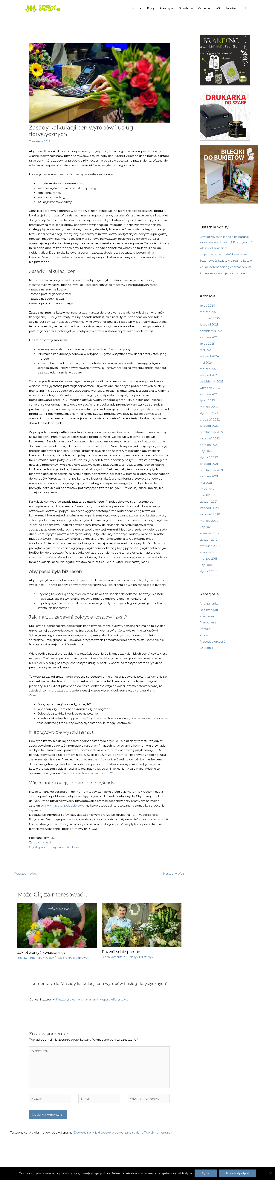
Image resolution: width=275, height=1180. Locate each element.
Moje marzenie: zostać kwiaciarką (223, 254)
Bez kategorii (209, 610)
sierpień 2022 (209, 445)
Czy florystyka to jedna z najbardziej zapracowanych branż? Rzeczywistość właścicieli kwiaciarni (226, 242)
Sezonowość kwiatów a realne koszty (226, 260)
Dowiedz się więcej (237, 1173)
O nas (202, 8)
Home (136, 8)
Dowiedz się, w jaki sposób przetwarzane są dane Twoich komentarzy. (123, 1132)
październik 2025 (212, 331)
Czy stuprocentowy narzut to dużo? (87, 773)
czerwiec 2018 (210, 546)
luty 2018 (206, 565)
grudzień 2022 (210, 419)
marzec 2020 (209, 520)
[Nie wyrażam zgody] (270, 1173)
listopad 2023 (209, 375)
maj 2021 (206, 482)
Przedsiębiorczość (212, 641)
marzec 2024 (209, 369)
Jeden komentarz (113, 957)
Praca (204, 635)
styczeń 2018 (209, 571)
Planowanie (208, 622)
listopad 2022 (209, 425)
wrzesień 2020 (210, 514)
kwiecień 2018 (209, 552)
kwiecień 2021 (209, 489)
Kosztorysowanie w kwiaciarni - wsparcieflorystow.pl (92, 999)
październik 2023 (212, 381)
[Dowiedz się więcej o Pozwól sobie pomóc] (141, 924)
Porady (49, 957)
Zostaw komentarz (29, 957)
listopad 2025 (209, 324)
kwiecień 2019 (209, 533)
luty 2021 (206, 495)
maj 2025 (206, 350)
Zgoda (205, 1173)
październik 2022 (212, 432)
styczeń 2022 (209, 457)
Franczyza (166, 8)
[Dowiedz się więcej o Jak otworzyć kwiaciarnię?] (57, 925)
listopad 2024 (209, 356)
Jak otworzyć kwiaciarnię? (41, 952)
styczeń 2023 (209, 413)
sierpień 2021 (209, 476)
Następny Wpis (175, 873)
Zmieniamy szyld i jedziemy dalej (222, 273)
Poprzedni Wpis (24, 873)
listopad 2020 (209, 508)
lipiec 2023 (207, 400)
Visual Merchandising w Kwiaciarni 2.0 (226, 267)
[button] (245, 8)
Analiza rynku (209, 603)
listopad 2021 (209, 463)
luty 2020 (206, 527)
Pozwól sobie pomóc (121, 952)
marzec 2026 (209, 312)
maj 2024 (206, 362)
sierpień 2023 (209, 394)
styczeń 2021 (208, 501)
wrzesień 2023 (210, 388)
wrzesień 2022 (210, 438)
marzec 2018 (209, 558)
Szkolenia (186, 8)
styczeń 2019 (209, 539)
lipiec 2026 (207, 305)
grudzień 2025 (210, 318)
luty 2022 (206, 451)
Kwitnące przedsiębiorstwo (65, 805)
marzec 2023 (209, 407)
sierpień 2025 (209, 337)
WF (218, 8)
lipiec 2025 (207, 343)
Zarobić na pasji (40, 842)
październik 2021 (211, 470)
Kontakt (232, 8)
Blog (150, 8)
